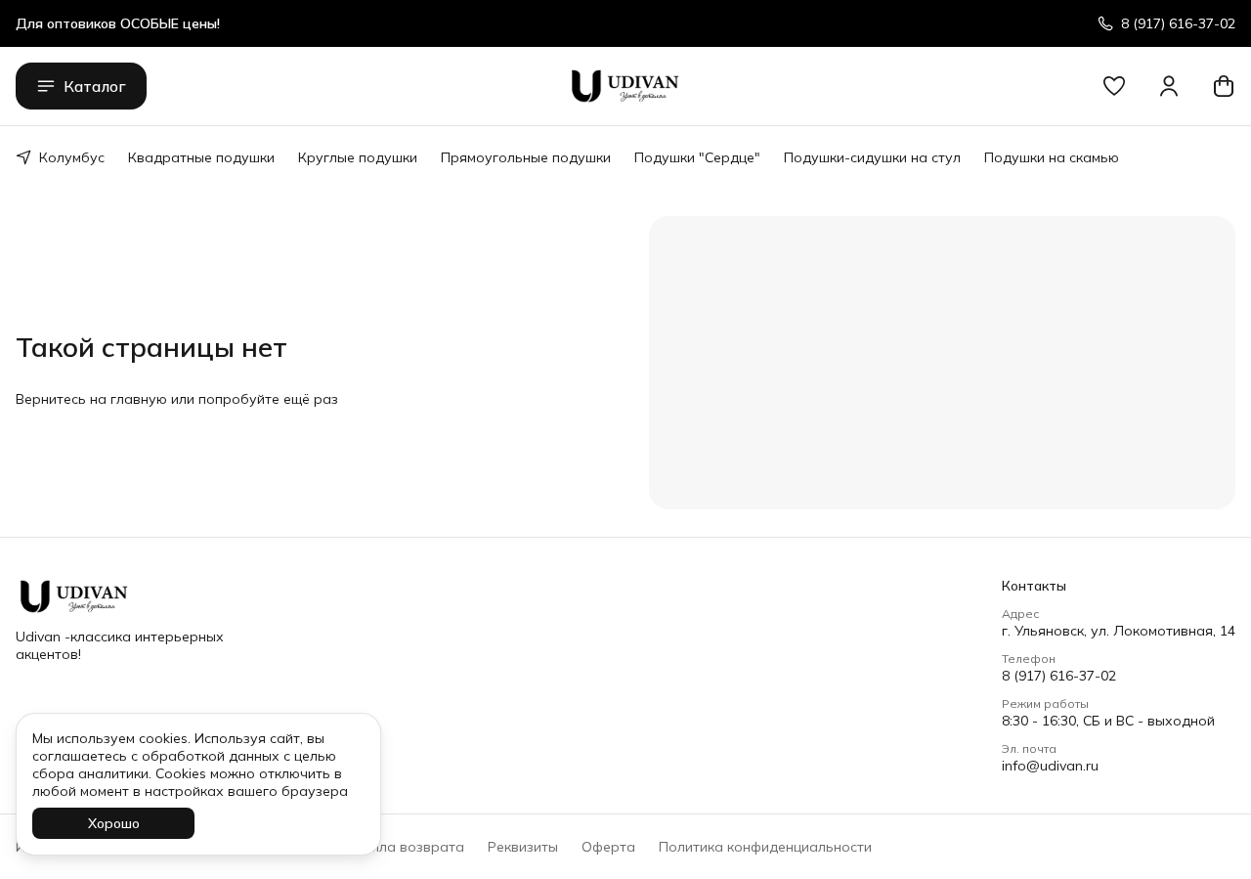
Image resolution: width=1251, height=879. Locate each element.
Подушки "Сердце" (697, 157)
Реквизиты (523, 847)
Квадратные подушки (201, 157)
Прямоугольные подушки (526, 157)
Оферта (608, 847)
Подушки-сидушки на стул (872, 157)
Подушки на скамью (1051, 157)
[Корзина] (1223, 86)
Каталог (95, 86)
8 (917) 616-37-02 (1059, 675)
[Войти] (1169, 86)
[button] (1114, 86)
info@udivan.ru (1050, 765)
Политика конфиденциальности (765, 847)
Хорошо (114, 823)
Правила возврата (400, 847)
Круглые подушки (357, 157)
